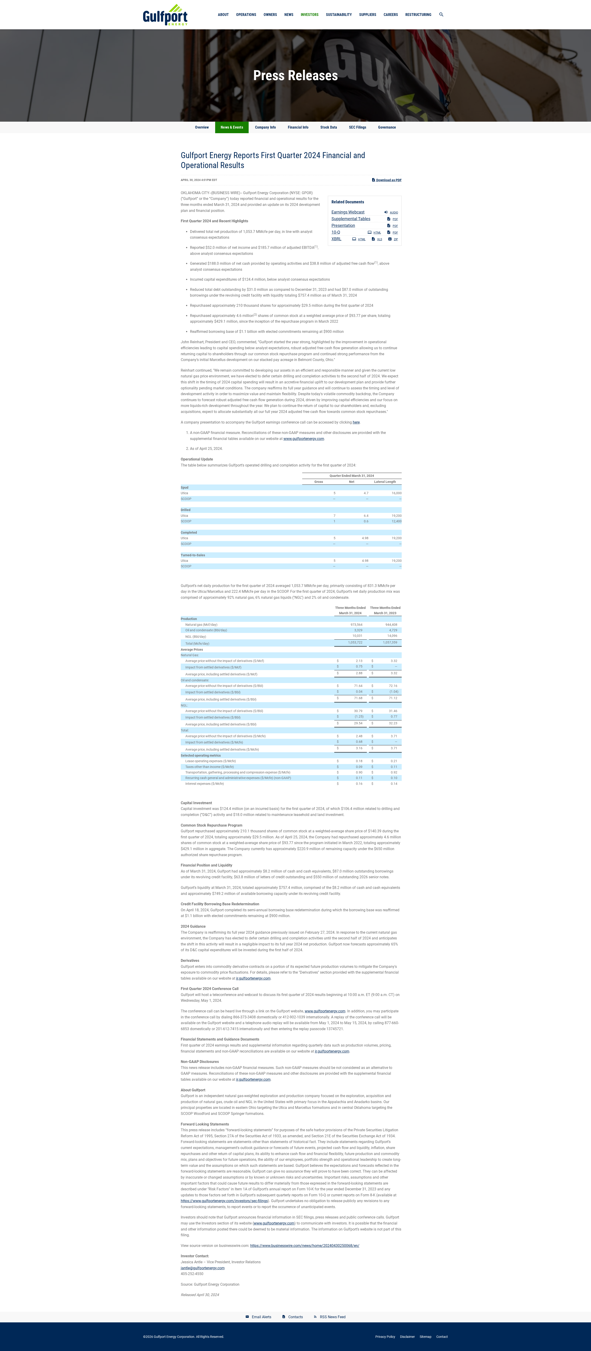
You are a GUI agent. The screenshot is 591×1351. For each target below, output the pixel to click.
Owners (270, 14)
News (288, 14)
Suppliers (367, 14)
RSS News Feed (333, 1317)
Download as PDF (389, 180)
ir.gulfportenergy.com (253, 978)
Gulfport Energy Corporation (174, 1337)
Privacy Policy (385, 1336)
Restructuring (418, 14)
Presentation (343, 225)
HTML (377, 232)
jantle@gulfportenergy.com (203, 1268)
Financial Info (298, 127)
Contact (442, 1336)
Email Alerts (261, 1317)
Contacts (295, 1317)
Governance (387, 127)
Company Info (265, 127)
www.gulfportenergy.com (303, 438)
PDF (395, 219)
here (356, 422)
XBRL (336, 238)
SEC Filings (357, 127)
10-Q (336, 232)
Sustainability (339, 14)
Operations (246, 14)
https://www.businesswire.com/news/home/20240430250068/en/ (304, 1245)
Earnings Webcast (348, 212)
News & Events (232, 127)
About (223, 14)
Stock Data (328, 127)
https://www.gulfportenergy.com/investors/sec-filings (224, 1201)
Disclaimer (407, 1336)
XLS (379, 239)
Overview (202, 127)
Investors (310, 14)
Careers (391, 14)
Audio (394, 212)
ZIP (396, 239)
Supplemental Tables (351, 218)
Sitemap (425, 1336)
